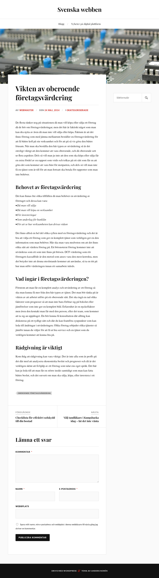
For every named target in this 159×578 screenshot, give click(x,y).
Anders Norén (99, 571)
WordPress (70, 571)
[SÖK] (146, 97)
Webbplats (22, 506)
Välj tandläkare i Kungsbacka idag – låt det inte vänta (81, 419)
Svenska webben (79, 9)
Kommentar (24, 452)
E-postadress (68, 489)
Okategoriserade (77, 110)
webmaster (26, 110)
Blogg (61, 23)
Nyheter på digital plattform (86, 23)
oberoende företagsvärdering (34, 393)
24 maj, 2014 (52, 110)
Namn (20, 489)
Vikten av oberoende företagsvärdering (48, 93)
